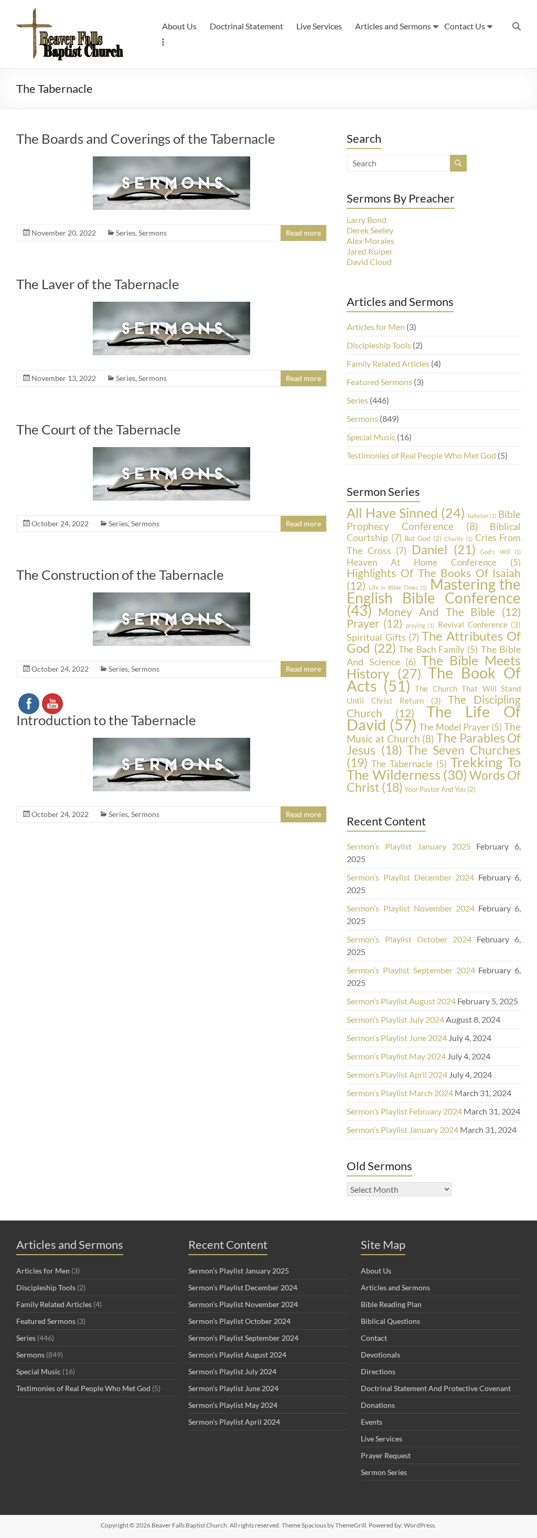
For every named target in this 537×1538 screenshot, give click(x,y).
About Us (179, 26)
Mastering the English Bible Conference (434, 597)
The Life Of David (434, 718)
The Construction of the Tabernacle (120, 574)
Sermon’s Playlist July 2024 (395, 1019)
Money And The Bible (449, 611)
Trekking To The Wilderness (434, 768)
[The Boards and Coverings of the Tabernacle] (171, 161)
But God (423, 538)
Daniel (444, 549)
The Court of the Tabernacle (98, 429)
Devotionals (380, 1354)
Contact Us (464, 26)
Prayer (374, 623)
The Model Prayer (460, 727)
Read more (303, 232)
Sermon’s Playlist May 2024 (396, 1056)
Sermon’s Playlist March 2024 (400, 1093)
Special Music (371, 437)
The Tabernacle (409, 763)
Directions (378, 1371)
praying (420, 625)
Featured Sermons (379, 382)
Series (125, 232)
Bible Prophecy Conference (434, 520)
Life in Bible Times (398, 587)
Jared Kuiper (370, 251)
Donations (378, 1405)
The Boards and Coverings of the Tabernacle (145, 138)
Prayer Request (386, 1455)
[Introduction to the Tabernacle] (171, 743)
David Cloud (369, 262)
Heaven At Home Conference (434, 562)
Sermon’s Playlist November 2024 (411, 908)
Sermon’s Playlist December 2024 (410, 877)
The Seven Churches (434, 756)
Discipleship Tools (379, 345)
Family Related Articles (388, 363)
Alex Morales (370, 241)
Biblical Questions (390, 1321)
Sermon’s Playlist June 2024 (397, 1038)
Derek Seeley (370, 230)
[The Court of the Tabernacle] (171, 452)
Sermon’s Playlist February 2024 (404, 1111)
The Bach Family (438, 649)
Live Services (319, 26)
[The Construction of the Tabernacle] (171, 597)
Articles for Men (376, 327)
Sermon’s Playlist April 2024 (397, 1074)
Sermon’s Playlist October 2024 (409, 939)
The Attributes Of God (434, 641)
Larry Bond (366, 220)
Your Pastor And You (440, 789)
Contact (374, 1337)
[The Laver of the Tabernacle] (171, 307)
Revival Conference (479, 624)
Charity (458, 538)
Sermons (152, 232)
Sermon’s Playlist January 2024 (402, 1129)
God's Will (500, 551)
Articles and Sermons (393, 26)
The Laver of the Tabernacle (97, 283)
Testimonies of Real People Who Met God (421, 455)
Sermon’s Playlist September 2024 (411, 970)
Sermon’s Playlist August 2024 (401, 1001)
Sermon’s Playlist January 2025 (408, 846)
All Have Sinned (406, 513)
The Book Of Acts (434, 679)
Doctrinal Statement (246, 26)
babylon (482, 515)
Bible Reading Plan (391, 1304)
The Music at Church (434, 732)
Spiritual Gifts (382, 637)
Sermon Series (384, 1472)
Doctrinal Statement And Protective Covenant (436, 1388)
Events (371, 1421)
